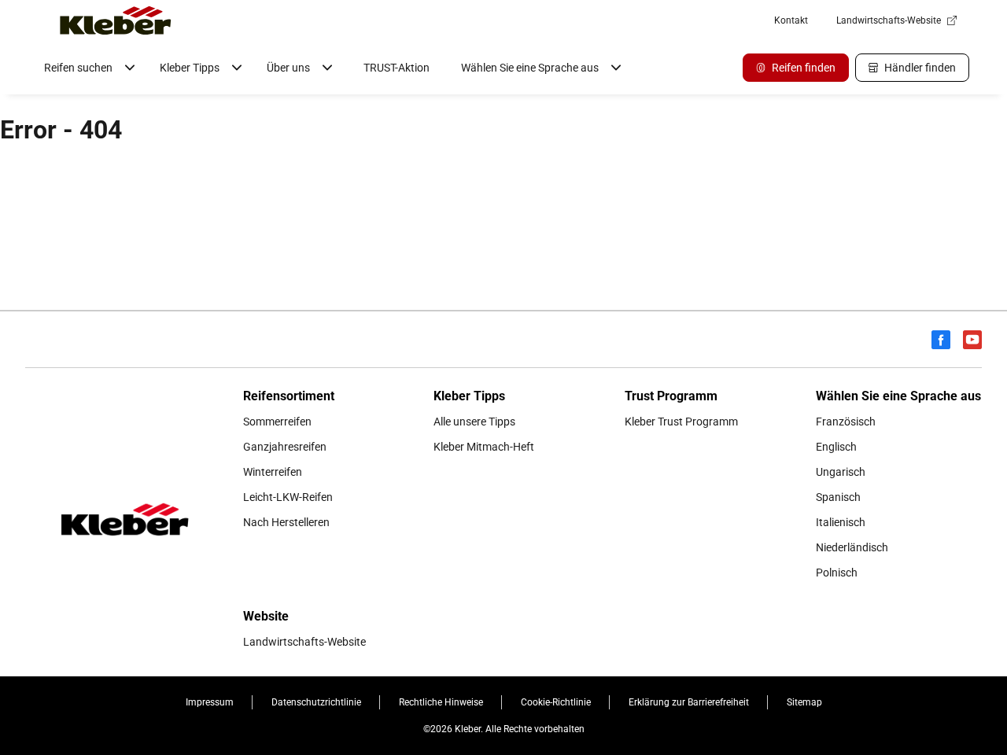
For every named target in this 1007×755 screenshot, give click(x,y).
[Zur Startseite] (116, 20)
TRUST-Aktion (396, 67)
